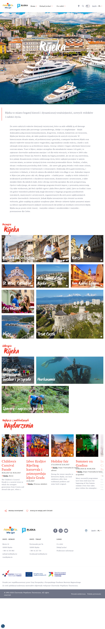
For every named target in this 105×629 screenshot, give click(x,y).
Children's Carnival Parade (9, 465)
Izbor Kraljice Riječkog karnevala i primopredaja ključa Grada (36, 469)
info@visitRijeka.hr (9, 554)
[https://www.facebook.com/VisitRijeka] (55, 531)
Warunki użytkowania (78, 594)
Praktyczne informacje (65, 551)
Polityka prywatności (94, 594)
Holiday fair (59, 461)
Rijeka (5, 476)
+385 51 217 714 (35, 551)
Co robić (60, 544)
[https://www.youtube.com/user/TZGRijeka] (66, 531)
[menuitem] (11, 573)
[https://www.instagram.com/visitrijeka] (61, 531)
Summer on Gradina (84, 463)
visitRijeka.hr (7, 557)
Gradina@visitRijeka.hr (38, 554)
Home (33, 6)
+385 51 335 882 (8, 551)
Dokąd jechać (62, 547)
